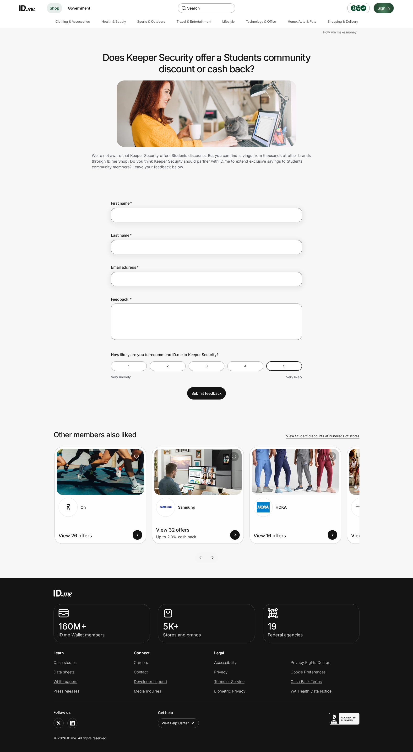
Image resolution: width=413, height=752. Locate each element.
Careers (141, 662)
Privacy (221, 672)
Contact (141, 672)
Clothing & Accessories (72, 21)
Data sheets (64, 672)
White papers (65, 681)
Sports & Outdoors (151, 21)
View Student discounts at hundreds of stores (322, 436)
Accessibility (225, 662)
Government (79, 8)
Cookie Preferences (308, 672)
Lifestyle (228, 21)
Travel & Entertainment (194, 21)
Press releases (66, 691)
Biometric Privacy (229, 691)
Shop (54, 8)
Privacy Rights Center (310, 662)
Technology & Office (261, 21)
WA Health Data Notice (311, 691)
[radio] (129, 366)
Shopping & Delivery (342, 21)
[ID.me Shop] (30, 8)
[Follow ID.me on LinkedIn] (72, 723)
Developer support (150, 681)
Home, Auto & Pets (302, 21)
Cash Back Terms (306, 681)
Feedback (121, 299)
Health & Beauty (114, 21)
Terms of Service (229, 681)
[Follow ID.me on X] (59, 723)
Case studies (65, 662)
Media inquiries (147, 691)
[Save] (136, 456)
